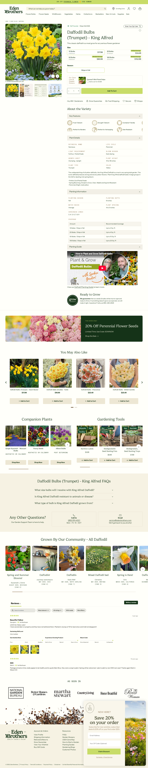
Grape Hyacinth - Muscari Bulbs (16, 450)
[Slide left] (53, 76)
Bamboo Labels (87, 449)
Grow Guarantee (40, 742)
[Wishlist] (134, 8)
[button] (31, 14)
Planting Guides (68, 745)
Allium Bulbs (61, 449)
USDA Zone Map (68, 740)
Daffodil (21, 21)
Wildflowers (56, 14)
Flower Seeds (44, 14)
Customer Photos (69, 750)
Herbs (78, 14)
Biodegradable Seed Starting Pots (109, 450)
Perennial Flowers (71, 2)
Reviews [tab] (16, 603)
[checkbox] (69, 610)
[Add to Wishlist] (140, 30)
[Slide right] (57, 76)
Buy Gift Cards (39, 747)
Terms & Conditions (35, 764)
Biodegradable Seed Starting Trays (132, 450)
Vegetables (68, 14)
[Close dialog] (143, 703)
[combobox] (66, 8)
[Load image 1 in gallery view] (12, 90)
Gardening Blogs (68, 747)
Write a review (131, 602)
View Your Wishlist (41, 745)
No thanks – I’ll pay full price (104, 757)
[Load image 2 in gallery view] (26, 90)
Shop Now (16, 462)
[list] (74, 519)
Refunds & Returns (41, 740)
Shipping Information (42, 737)
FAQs (64, 735)
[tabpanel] (74, 640)
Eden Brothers (14, 764)
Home (6, 21)
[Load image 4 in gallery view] (55, 90)
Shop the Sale (90, 336)
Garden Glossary (68, 737)
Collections (88, 14)
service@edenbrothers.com (120, 520)
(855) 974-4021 (74, 520)
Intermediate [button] (14, 634)
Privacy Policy (24, 764)
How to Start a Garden (70, 742)
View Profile (38, 735)
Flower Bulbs (31, 14)
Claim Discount (104, 751)
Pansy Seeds (38, 449)
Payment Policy (47, 764)
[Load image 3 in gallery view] (40, 90)
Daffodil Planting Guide (83, 287)
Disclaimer (57, 764)
